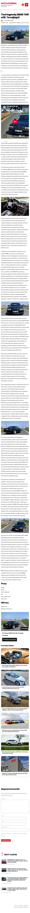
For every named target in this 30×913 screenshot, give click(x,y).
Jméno (2, 815)
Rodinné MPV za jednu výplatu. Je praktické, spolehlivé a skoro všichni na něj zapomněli (17, 861)
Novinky (19, 22)
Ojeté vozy (23, 22)
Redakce (21, 905)
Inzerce (16, 905)
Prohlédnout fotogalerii (9, 639)
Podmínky (26, 905)
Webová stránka (4, 827)
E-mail (2, 821)
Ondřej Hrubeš (10, 20)
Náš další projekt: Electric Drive (21, 907)
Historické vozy (13, 22)
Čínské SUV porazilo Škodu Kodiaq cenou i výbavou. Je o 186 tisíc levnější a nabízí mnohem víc (17, 870)
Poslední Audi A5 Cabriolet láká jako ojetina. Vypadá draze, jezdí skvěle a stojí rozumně (17, 889)
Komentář (3, 798)
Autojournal (9, 3)
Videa (27, 22)
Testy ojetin (10, 854)
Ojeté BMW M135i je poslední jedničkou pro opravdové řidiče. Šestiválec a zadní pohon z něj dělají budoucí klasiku (17, 879)
